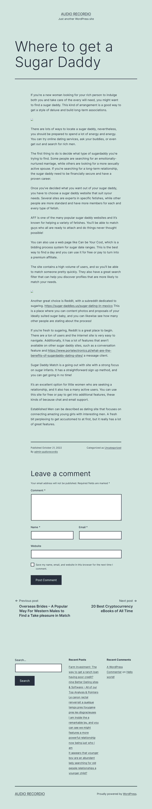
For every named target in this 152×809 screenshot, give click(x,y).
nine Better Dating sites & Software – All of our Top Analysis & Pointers (83, 687)
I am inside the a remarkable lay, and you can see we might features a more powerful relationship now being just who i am (84, 732)
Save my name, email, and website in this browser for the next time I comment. (74, 566)
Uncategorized (113, 447)
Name (35, 527)
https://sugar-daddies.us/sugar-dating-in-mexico (79, 306)
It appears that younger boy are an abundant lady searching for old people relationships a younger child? (83, 763)
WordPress (129, 793)
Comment (38, 490)
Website (36, 546)
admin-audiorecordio (46, 451)
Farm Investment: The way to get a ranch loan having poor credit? (84, 672)
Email (83, 527)
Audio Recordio (76, 14)
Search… (20, 660)
